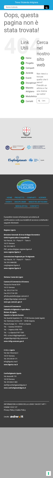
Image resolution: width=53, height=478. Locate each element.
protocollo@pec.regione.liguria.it (20, 249)
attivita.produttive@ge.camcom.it (16, 296)
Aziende (29, 73)
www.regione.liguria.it (12, 252)
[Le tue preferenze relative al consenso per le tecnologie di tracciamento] (48, 473)
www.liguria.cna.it (11, 365)
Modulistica (31, 96)
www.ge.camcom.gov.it (13, 302)
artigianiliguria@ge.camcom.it (15, 299)
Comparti (30, 68)
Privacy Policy (9, 410)
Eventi (28, 78)
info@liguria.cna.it (10, 362)
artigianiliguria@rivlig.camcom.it (16, 338)
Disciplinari (31, 83)
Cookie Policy (20, 410)
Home (28, 58)
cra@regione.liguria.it (12, 265)
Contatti (29, 101)
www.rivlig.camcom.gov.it (14, 341)
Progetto (30, 63)
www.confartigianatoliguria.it (15, 388)
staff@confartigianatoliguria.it (15, 385)
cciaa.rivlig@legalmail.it (16, 335)
